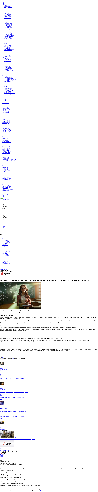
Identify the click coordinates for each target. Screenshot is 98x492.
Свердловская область (8, 59)
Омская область (7, 71)
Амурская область (7, 85)
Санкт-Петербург (7, 41)
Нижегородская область (8, 45)
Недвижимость (7, 242)
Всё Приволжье (7, 43)
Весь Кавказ (6, 76)
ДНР (5, 100)
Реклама (3, 226)
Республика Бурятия (6, 191)
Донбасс (3, 95)
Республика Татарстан (6, 148)
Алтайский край (7, 66)
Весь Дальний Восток (8, 84)
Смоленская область (8, 17)
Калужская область (7, 11)
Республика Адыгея (7, 26)
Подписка (6, 254)
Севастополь (4, 126)
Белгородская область (8, 7)
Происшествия (5, 245)
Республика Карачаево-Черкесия (10, 80)
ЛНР (5, 99)
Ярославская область (8, 20)
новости (1, 236)
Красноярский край (7, 69)
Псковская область (7, 39)
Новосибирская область (8, 70)
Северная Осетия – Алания (9, 82)
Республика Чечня (7, 81)
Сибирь (3, 64)
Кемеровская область (8, 68)
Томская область (7, 74)
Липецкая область (7, 14)
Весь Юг (6, 22)
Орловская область (7, 15)
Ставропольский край (8, 83)
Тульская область (5, 116)
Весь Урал (6, 58)
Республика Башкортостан (9, 49)
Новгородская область (8, 38)
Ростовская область (7, 28)
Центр (3, 4)
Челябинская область (8, 60)
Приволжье (4, 42)
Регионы (1, 0)
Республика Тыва (5, 169)
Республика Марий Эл (8, 50)
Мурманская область (8, 37)
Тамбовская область (7, 18)
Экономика (6, 240)
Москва (3, 3)
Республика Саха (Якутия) (9, 90)
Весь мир (4, 2)
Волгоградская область (8, 24)
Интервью (6, 252)
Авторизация (2, 457)
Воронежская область (8, 9)
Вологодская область (8, 34)
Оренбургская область (8, 46)
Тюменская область (5, 158)
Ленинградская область (8, 36)
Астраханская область (8, 23)
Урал (3, 57)
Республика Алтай (7, 72)
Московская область (7, 6)
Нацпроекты (4, 246)
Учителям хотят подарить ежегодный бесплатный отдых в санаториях (14, 355)
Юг (3, 21)
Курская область (7, 13)
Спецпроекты (4, 253)
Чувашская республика (8, 56)
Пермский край (7, 48)
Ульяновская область (8, 55)
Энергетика (6, 241)
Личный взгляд (7, 251)
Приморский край (7, 89)
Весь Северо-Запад (7, 31)
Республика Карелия (8, 40)
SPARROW (41, 489)
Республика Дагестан (8, 77)
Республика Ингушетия (8, 78)
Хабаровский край (7, 92)
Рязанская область (7, 16)
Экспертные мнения (8, 250)
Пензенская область (7, 47)
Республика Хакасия (6, 170)
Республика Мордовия (6, 147)
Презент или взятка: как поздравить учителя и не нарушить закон (13, 357)
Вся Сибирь (6, 65)
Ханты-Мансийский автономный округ (9, 159)
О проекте (2, 454)
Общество (4, 244)
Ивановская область (7, 10)
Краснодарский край (8, 25)
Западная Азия (6, 374)
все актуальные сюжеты (4, 450)
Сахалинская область (8, 91)
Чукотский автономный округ (9, 93)
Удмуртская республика (8, 54)
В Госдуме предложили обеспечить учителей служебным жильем (13, 356)
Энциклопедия (7, 248)
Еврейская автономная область (9, 86)
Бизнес (3, 239)
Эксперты (4, 247)
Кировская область (7, 44)
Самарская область (7, 52)
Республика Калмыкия (8, 27)
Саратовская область (8, 53)
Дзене (13, 358)
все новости (2, 429)
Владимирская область (6, 105)
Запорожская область (8, 97)
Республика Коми (5, 137)
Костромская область (8, 12)
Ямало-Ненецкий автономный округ (10, 63)
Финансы (6, 243)
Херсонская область (7, 98)
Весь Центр (6, 5)
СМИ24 (41, 490)
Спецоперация (16, 437)
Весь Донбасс (6, 96)
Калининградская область (9, 33)
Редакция (2, 456)
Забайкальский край (8, 94)
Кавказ (3, 75)
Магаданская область (8, 88)
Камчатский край (7, 87)
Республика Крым (7, 29)
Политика (4, 238)
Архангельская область (8, 32)
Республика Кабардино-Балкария (10, 79)
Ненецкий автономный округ (9, 35)
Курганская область (7, 61)
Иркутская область (7, 67)
